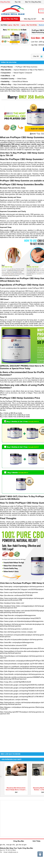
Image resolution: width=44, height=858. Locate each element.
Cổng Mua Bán (5, 2)
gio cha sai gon (21, 845)
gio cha (2, 845)
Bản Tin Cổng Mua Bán (33, 2)
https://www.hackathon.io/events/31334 (13, 645)
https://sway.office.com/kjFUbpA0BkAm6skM (15, 682)
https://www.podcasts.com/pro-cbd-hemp (14, 699)
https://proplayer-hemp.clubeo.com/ (12, 603)
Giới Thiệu (36, 841)
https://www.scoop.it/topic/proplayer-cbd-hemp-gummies (19, 592)
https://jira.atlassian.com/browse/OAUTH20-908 (16, 595)
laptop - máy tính (13, 25)
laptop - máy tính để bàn (29, 25)
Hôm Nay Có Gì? (30, 19)
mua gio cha (10, 845)
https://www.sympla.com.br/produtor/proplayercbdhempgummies (22, 621)
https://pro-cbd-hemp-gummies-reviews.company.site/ (18, 632)
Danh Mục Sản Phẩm (10, 19)
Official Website (22, 81)
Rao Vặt (17, 2)
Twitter (41, 56)
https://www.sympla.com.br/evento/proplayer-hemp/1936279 (20, 618)
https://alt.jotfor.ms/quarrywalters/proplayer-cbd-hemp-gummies (21, 639)
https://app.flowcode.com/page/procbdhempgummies (18, 615)
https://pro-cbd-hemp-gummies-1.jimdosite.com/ (16, 629)
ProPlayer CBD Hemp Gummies (26, 67)
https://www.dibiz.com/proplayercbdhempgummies (17, 642)
